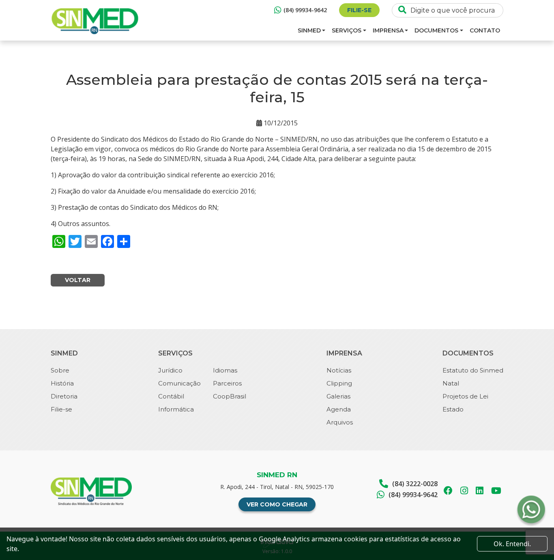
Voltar (77, 280)
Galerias (338, 396)
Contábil (171, 396)
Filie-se (359, 10)
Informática (176, 409)
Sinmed (309, 30)
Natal (450, 383)
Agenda (338, 409)
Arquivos (339, 422)
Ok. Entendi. (512, 543)
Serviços (346, 30)
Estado (453, 409)
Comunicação (179, 383)
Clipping (339, 383)
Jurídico (170, 370)
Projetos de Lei (465, 396)
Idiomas (225, 370)
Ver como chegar (277, 504)
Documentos (436, 30)
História (62, 383)
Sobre (60, 370)
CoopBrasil (229, 396)
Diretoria (64, 396)
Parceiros (227, 383)
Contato (485, 30)
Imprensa (388, 30)
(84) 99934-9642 (305, 10)
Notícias (338, 370)
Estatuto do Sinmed (472, 370)
